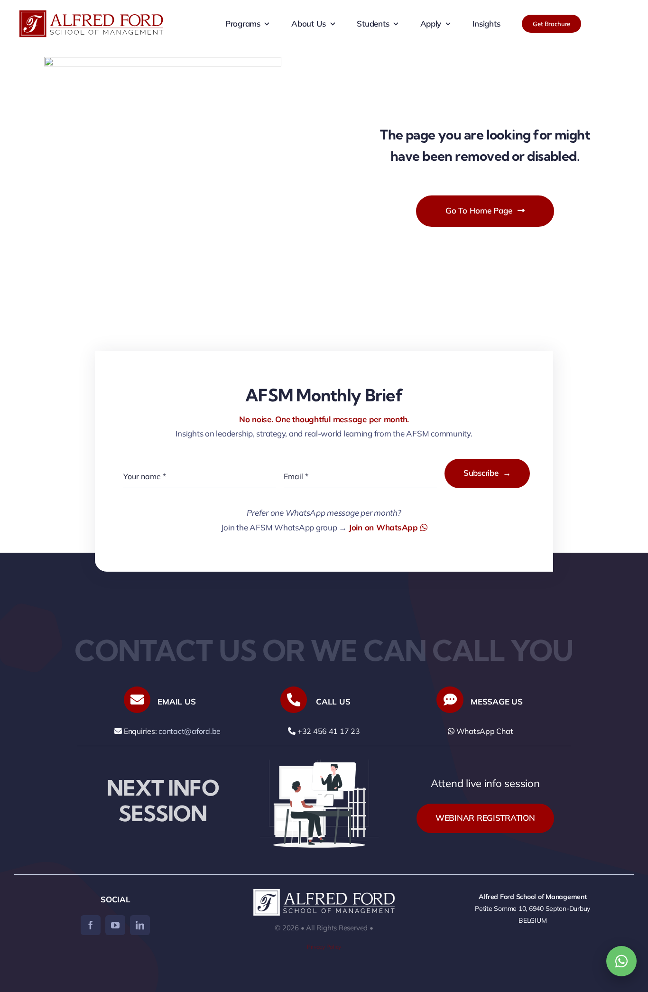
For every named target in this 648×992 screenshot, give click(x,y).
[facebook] (91, 925)
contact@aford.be (189, 731)
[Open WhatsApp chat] (621, 961)
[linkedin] (140, 925)
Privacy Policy (324, 946)
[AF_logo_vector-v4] (91, 14)
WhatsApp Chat (483, 731)
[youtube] (115, 925)
